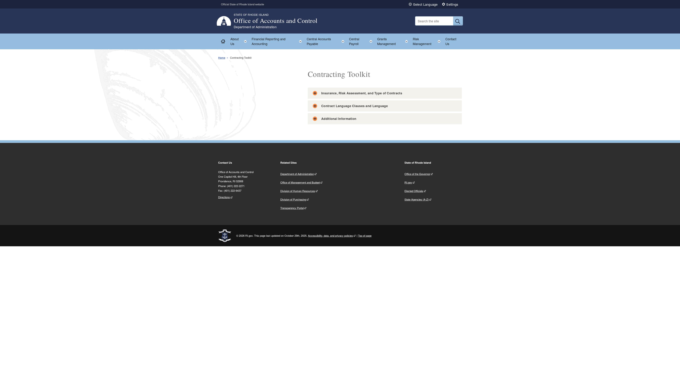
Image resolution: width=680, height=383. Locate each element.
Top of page (365, 235)
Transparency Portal (292, 208)
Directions (224, 197)
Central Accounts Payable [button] (326, 41)
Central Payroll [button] (361, 41)
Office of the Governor (417, 174)
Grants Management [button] (393, 41)
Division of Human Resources (297, 191)
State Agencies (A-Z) (416, 199)
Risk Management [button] (428, 41)
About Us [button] (239, 41)
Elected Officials (413, 191)
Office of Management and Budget (300, 182)
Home (221, 57)
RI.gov (408, 182)
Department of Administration (297, 174)
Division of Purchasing (293, 199)
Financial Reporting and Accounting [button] (278, 41)
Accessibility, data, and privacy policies (330, 235)
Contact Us (450, 41)
